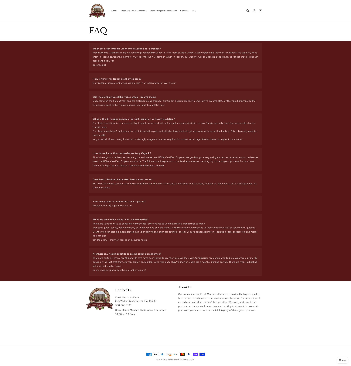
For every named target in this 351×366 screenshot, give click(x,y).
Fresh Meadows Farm (171, 360)
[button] (248, 11)
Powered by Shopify (186, 360)
